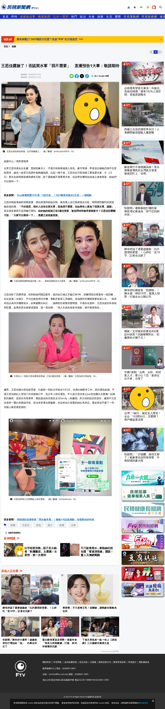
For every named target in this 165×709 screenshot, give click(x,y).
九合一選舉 (61, 16)
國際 (118, 16)
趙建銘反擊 (28, 16)
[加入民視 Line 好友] (82, 472)
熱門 (74, 16)
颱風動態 (44, 16)
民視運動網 (131, 16)
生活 (109, 16)
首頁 (6, 16)
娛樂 (100, 16)
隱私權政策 (143, 703)
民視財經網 (149, 16)
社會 (92, 16)
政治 (83, 16)
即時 (14, 16)
